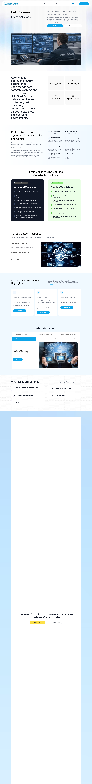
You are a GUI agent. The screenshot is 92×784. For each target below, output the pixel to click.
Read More (50, 284)
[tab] (22, 334)
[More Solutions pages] (29, 3)
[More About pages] (54, 3)
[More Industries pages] (36, 3)
